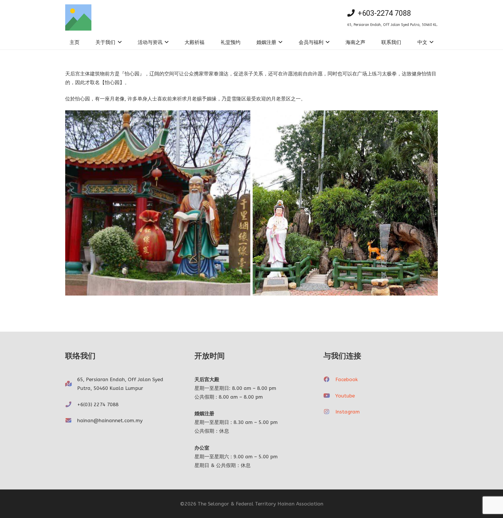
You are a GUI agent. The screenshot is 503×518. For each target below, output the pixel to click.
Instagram (347, 412)
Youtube (345, 396)
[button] (118, 42)
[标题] (78, 17)
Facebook (346, 379)
